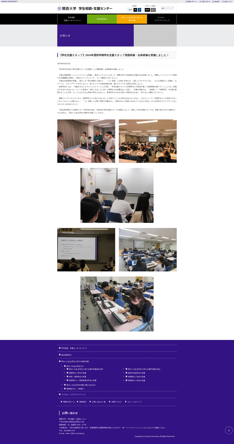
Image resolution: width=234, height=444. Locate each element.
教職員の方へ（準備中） (76, 389)
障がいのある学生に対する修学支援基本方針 (86, 369)
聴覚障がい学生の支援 (77, 373)
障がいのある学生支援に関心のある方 (81, 385)
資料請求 (217, 1)
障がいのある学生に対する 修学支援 (132, 18)
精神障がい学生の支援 (136, 380)
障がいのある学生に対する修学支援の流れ (144, 369)
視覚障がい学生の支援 (136, 377)
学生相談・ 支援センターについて (72, 18)
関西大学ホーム (192, 1)
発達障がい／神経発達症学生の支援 (82, 380)
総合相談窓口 (102, 19)
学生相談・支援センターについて (74, 348)
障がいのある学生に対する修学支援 (75, 361)
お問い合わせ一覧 (99, 402)
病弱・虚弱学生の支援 (77, 377)
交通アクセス (228, 1)
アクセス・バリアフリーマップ (162, 18)
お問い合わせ (206, 1)
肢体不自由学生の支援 (136, 373)
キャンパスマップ (134, 402)
